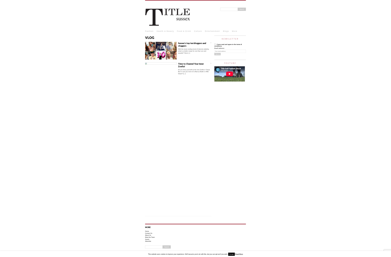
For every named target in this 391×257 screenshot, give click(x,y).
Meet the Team (150, 237)
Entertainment (212, 31)
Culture (198, 31)
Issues (147, 239)
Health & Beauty (165, 31)
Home (147, 231)
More (234, 31)
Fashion (149, 31)
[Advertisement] (229, 115)
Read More (239, 254)
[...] (189, 53)
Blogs (226, 31)
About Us (148, 235)
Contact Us (148, 233)
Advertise (148, 241)
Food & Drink (184, 31)
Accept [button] (231, 254)
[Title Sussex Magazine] (195, 15)
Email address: (219, 48)
